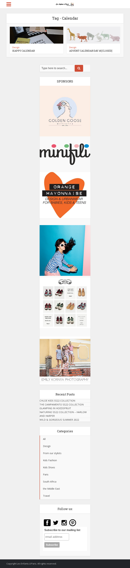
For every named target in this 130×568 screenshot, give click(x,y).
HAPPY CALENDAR (23, 50)
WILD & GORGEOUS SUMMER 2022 (59, 419)
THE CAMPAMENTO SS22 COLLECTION (62, 404)
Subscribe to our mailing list (62, 530)
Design (15, 47)
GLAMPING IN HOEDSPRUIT (55, 408)
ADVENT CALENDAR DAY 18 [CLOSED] (90, 50)
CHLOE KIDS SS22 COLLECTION (57, 400)
